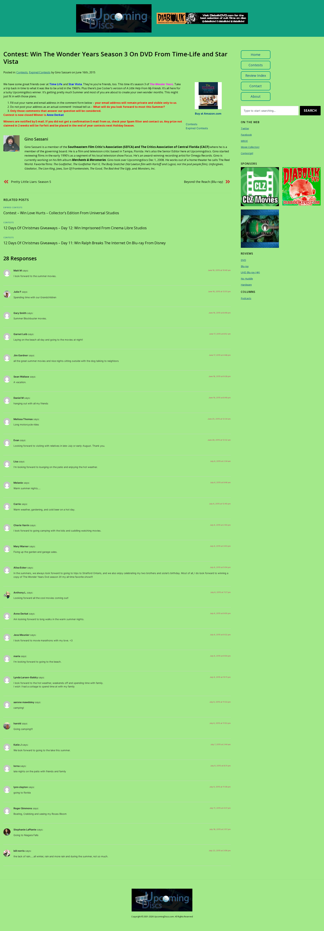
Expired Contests (39, 72)
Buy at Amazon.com (208, 113)
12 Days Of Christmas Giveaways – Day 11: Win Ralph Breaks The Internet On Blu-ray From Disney (84, 243)
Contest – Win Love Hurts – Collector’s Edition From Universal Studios (61, 213)
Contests (22, 72)
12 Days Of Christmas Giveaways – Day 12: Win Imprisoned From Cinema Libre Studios (75, 228)
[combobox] (270, 110)
